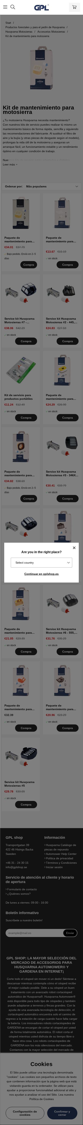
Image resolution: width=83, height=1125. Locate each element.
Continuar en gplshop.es (41, 573)
